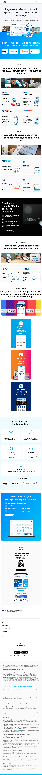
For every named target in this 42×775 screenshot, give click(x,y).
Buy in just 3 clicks (25, 280)
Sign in (36, 1)
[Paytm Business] (4, 2)
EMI (4, 730)
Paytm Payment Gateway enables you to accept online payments (14, 689)
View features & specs (5, 104)
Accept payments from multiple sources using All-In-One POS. (20, 677)
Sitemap (21, 656)
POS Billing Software (6, 759)
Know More (31, 224)
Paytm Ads (10, 769)
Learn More (20, 333)
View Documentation (7, 230)
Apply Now (4, 279)
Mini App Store (5, 765)
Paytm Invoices (14, 756)
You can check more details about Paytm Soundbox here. (22, 686)
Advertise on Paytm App (20, 394)
